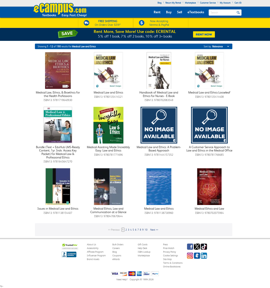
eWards (116, 259)
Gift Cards (142, 244)
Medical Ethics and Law (209, 208)
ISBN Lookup (144, 251)
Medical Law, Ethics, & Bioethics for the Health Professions (58, 94)
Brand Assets (93, 259)
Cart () (238, 2)
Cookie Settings (170, 255)
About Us (91, 244)
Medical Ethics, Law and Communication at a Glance (108, 210)
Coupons (116, 255)
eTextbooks (196, 12)
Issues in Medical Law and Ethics (57, 208)
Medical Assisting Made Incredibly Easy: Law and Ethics (108, 148)
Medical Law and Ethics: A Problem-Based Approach (159, 148)
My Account (225, 2)
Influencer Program (96, 255)
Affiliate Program (95, 251)
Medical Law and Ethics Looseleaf (209, 92)
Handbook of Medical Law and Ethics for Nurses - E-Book (158, 94)
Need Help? (121, 279)
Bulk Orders (117, 244)
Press (165, 244)
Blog (159, 2)
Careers (116, 248)
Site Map (167, 259)
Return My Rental (173, 2)
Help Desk (142, 248)
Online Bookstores (172, 266)
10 (146, 229)
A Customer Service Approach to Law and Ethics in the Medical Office (209, 148)
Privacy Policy (169, 251)
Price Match (168, 248)
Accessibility (92, 248)
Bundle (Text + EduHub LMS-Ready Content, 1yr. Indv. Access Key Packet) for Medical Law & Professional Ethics (58, 152)
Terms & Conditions (173, 263)
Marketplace (190, 2)
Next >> (154, 229)
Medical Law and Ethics (108, 92)
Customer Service (208, 2)
